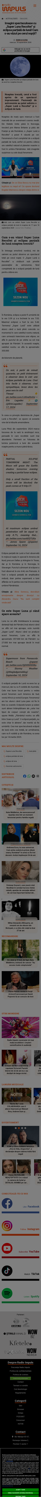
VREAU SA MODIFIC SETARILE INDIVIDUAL (20, 1493)
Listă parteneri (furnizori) (7, 1485)
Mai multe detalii (9, 1461)
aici (29, 1468)
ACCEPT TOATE (20, 1490)
